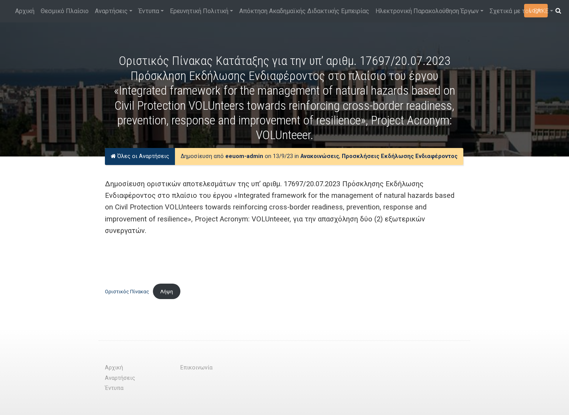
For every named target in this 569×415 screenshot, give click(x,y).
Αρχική (24, 11)
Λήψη (166, 291)
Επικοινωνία (196, 367)
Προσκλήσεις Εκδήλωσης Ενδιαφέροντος (400, 156)
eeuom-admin (244, 156)
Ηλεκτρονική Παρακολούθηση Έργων (427, 11)
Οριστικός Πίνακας (127, 291)
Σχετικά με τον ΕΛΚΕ (519, 11)
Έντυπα (149, 11)
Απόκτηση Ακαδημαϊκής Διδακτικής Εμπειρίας (304, 11)
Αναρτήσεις (111, 11)
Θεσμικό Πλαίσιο (65, 11)
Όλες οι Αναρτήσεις (142, 156)
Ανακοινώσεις (319, 156)
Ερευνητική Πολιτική (199, 11)
